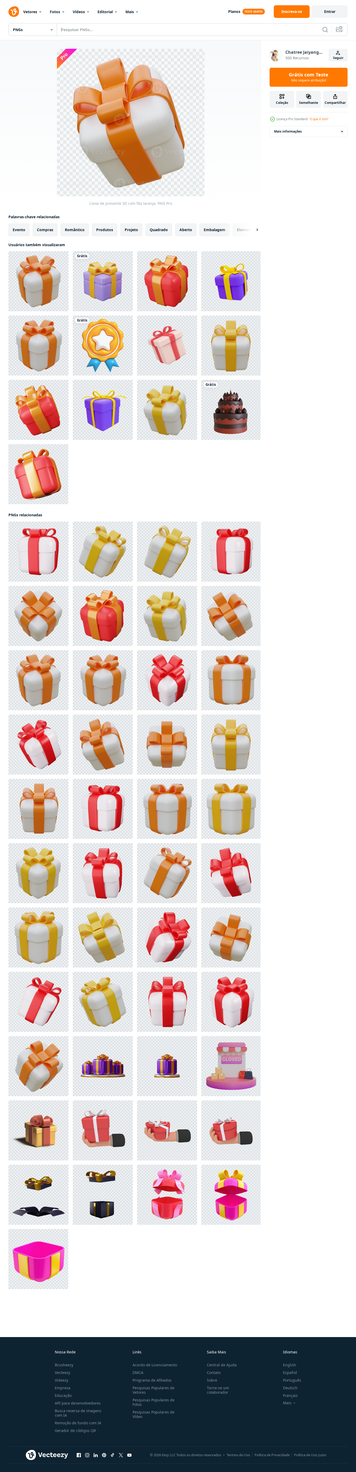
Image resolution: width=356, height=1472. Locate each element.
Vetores (30, 11)
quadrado (159, 229)
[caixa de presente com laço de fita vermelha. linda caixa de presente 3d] (38, 552)
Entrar (329, 11)
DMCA (138, 1372)
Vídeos (79, 11)
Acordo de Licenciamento (155, 1364)
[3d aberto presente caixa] (231, 1195)
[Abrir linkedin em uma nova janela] (96, 1455)
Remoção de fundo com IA (78, 1422)
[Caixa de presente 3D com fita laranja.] (38, 281)
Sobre (212, 1380)
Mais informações (288, 131)
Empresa (62, 1387)
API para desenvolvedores (78, 1403)
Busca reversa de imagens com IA (78, 1413)
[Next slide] (252, 230)
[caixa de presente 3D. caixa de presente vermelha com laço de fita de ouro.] (167, 281)
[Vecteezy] (13, 11)
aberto (185, 229)
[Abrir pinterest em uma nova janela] (104, 1455)
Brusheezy (64, 1364)
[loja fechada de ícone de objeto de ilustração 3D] (231, 1066)
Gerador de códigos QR (75, 1430)
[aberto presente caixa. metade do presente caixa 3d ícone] (38, 1259)
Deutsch (290, 1387)
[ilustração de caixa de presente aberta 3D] (38, 1195)
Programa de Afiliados (152, 1380)
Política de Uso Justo (310, 1454)
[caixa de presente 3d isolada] (38, 1130)
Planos (234, 11)
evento (19, 229)
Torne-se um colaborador (218, 1390)
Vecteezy (62, 1372)
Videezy (61, 1380)
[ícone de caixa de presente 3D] (103, 1066)
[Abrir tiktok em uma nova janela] (112, 1455)
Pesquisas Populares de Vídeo (153, 1414)
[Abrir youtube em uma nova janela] (129, 1455)
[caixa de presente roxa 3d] (103, 281)
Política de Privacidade (272, 1454)
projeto (131, 229)
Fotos (55, 11)
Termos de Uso (238, 1454)
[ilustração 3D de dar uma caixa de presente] (103, 1130)
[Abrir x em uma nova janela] (121, 1455)
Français (290, 1395)
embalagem (214, 229)
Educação (63, 1395)
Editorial (105, 11)
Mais (129, 11)
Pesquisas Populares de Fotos (153, 1402)
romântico (75, 229)
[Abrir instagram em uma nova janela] (87, 1455)
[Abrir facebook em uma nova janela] (79, 1455)
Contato (214, 1372)
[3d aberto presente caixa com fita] (167, 1195)
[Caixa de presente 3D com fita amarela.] (231, 345)
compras (45, 229)
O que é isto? (319, 119)
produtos (104, 229)
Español (290, 1372)
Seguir (338, 58)
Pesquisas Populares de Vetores (153, 1390)
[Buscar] (325, 29)
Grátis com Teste (308, 77)
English (289, 1364)
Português (292, 1380)
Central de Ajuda (222, 1364)
